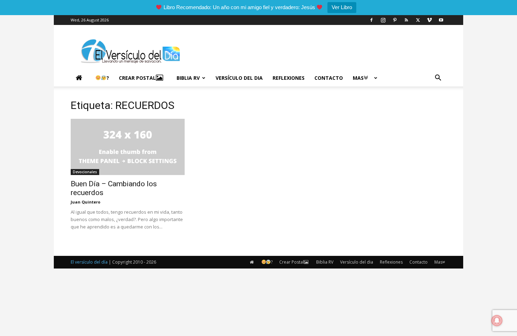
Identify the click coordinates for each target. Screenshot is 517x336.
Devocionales (85, 171)
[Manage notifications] (497, 320)
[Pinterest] (394, 20)
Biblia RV (188, 78)
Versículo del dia (239, 78)
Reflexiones (289, 78)
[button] (437, 78)
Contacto (328, 78)
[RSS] (406, 20)
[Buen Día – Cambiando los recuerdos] (128, 147)
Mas (358, 78)
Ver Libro (342, 7)
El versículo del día (89, 262)
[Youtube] (441, 20)
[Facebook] (371, 20)
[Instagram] (383, 20)
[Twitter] (418, 20)
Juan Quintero (85, 202)
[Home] (80, 78)
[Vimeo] (429, 20)
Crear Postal (137, 78)
